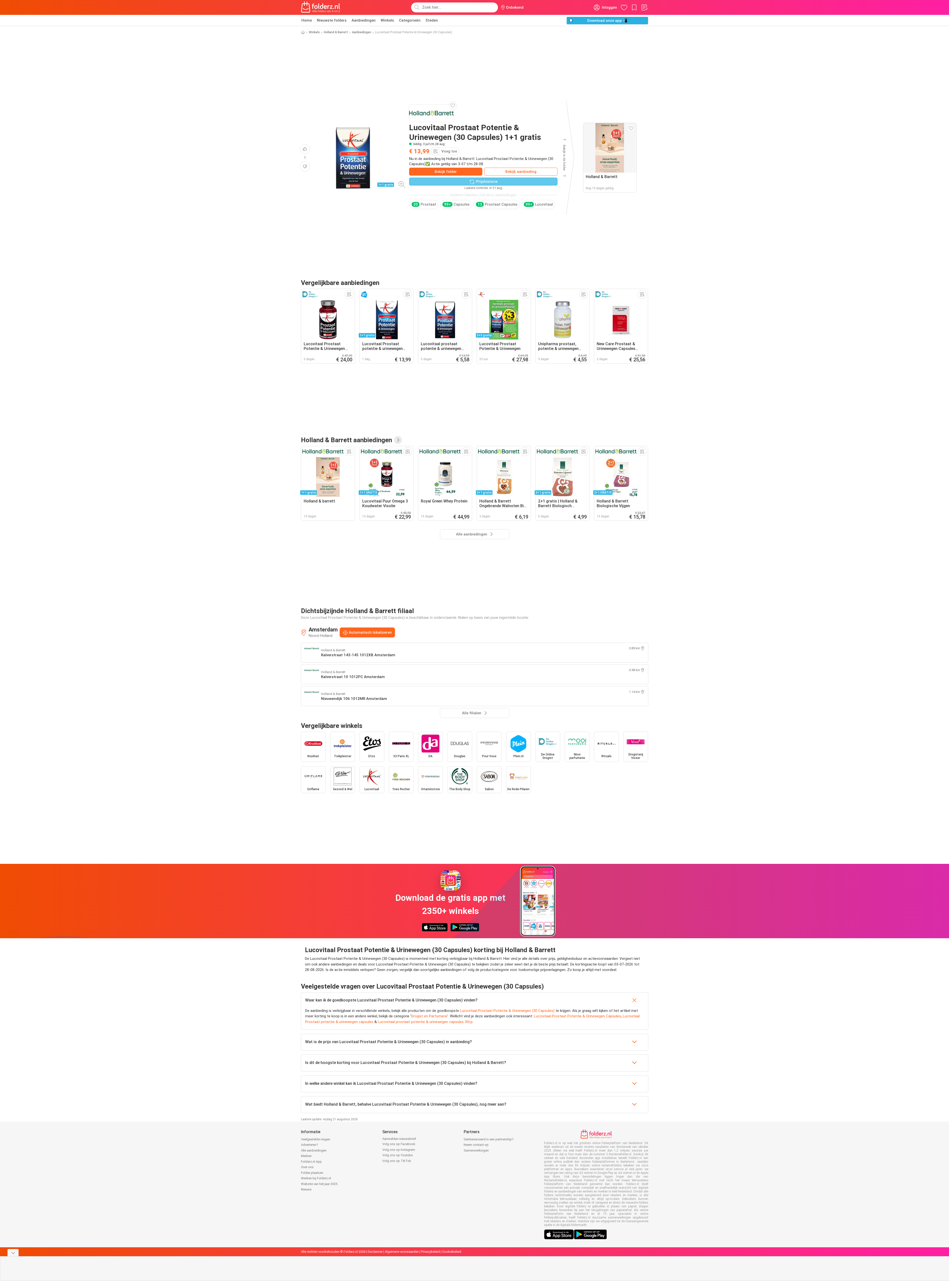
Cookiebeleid (451, 1251)
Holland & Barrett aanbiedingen (346, 440)
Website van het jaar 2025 (319, 1184)
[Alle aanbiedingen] (398, 440)
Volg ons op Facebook (398, 1144)
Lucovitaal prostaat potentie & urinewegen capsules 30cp (425, 1022)
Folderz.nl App (311, 1161)
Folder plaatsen (312, 1173)
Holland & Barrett (336, 32)
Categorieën (410, 20)
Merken (306, 1156)
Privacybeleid (430, 1251)
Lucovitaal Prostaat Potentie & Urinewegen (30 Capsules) (507, 1010)
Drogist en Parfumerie (429, 1016)
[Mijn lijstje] (644, 7)
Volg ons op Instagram (398, 1150)
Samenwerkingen (476, 1150)
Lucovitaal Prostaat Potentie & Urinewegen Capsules (577, 1016)
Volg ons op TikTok (396, 1161)
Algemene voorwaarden (402, 1251)
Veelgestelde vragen (315, 1139)
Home (306, 20)
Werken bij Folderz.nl (316, 1178)
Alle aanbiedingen (314, 1150)
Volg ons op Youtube (397, 1155)
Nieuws (306, 1189)
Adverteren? (309, 1145)
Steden (431, 20)
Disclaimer (375, 1251)
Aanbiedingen (364, 20)
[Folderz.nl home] (320, 7)
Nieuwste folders (332, 20)
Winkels (387, 20)
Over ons (307, 1167)
